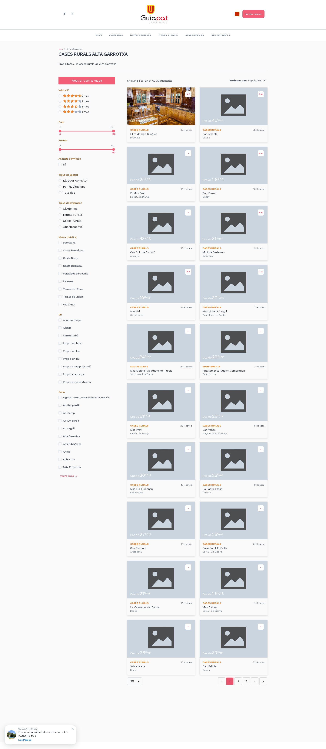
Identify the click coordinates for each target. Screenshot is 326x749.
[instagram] (72, 14)
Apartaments (194, 35)
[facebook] (65, 14)
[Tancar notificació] (72, 729)
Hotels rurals (140, 35)
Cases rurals (168, 35)
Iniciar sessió (253, 13)
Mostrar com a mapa (87, 80)
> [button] (263, 681)
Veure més (67, 475)
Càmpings (116, 35)
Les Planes (24, 740)
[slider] (60, 131)
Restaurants (220, 35)
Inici (99, 35)
